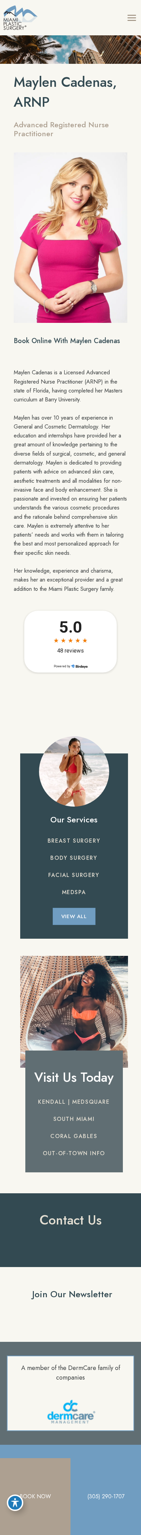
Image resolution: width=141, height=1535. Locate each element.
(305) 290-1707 (106, 1496)
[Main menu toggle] (131, 17)
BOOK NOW (35, 1496)
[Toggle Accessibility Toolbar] (15, 1503)
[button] (74, 840)
